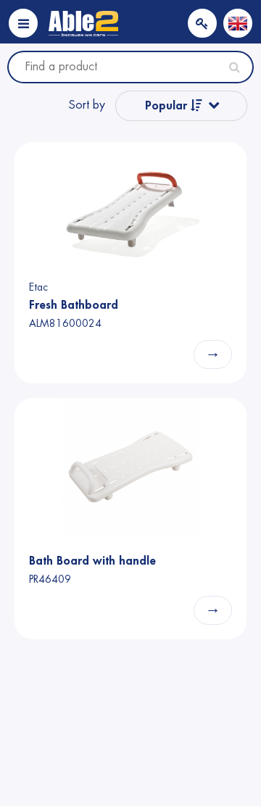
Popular (168, 106)
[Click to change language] (237, 23)
